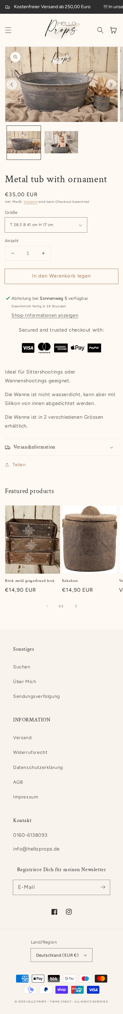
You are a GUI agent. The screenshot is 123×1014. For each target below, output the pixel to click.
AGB (18, 782)
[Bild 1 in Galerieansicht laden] (24, 142)
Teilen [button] (19, 465)
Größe (11, 212)
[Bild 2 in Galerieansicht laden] (61, 142)
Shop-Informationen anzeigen (44, 315)
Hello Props (37, 1001)
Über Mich (24, 681)
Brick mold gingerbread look (29, 580)
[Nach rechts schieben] (111, 84)
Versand (30, 202)
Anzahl (11, 240)
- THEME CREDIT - (61, 1001)
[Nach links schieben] (12, 84)
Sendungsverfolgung (36, 696)
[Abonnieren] (102, 887)
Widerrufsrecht (30, 752)
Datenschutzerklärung (38, 767)
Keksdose (70, 580)
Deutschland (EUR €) (57, 955)
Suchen (22, 667)
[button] (8, 30)
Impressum (25, 797)
